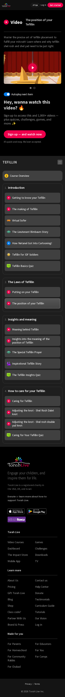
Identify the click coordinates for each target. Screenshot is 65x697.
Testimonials (42, 599)
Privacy (28, 683)
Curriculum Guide (44, 605)
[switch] (7, 94)
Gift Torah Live (16, 593)
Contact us (41, 580)
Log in (43, 5)
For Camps (41, 656)
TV (36, 561)
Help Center (41, 586)
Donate (39, 593)
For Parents (14, 644)
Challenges (41, 548)
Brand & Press (16, 624)
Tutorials (40, 612)
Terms (37, 683)
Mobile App (14, 561)
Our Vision (41, 618)
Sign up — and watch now (25, 134)
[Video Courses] (59, 162)
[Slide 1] (31, 88)
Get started (55, 5)
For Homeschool (17, 650)
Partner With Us (17, 618)
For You (39, 650)
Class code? (14, 612)
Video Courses (16, 542)
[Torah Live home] (6, 5)
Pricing (11, 586)
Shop (10, 605)
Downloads (41, 555)
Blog (10, 599)
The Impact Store (18, 555)
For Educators (43, 644)
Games (39, 542)
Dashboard (14, 548)
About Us (13, 580)
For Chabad (14, 666)
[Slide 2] (34, 88)
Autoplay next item (22, 94)
